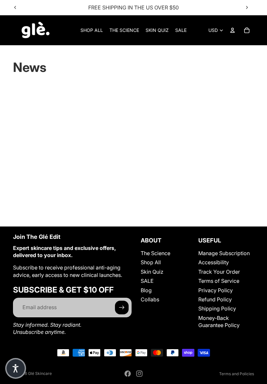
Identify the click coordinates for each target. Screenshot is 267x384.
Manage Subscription (224, 253)
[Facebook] (128, 373)
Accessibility (213, 262)
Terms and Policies (236, 373)
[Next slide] (247, 7)
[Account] (232, 30)
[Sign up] (122, 307)
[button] (15, 368)
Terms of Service (218, 281)
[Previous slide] (15, 7)
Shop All (151, 262)
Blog (146, 290)
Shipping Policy (217, 308)
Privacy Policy (215, 290)
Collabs (150, 299)
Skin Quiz (152, 271)
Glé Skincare (40, 373)
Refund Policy (215, 299)
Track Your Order (219, 271)
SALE (147, 281)
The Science (155, 253)
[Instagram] (139, 373)
